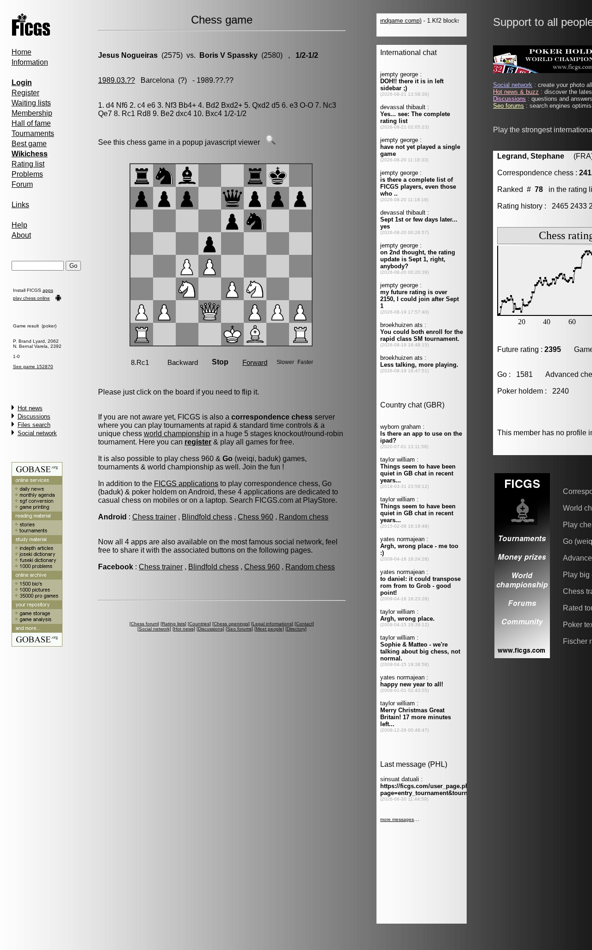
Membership (32, 113)
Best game (29, 144)
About (21, 235)
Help (19, 225)
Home (21, 52)
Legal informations (272, 623)
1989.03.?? (116, 80)
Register (25, 93)
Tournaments (33, 133)
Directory (296, 628)
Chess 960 (255, 517)
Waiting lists (31, 103)
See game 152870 (33, 366)
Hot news (30, 408)
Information (30, 62)
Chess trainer (154, 517)
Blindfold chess (207, 517)
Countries (199, 623)
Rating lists (173, 623)
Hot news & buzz (516, 91)
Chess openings (231, 623)
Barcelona (157, 80)
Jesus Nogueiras (128, 55)
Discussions (34, 416)
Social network (37, 433)
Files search (34, 424)
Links (20, 205)
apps (48, 290)
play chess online (31, 298)
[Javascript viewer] (270, 142)
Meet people (269, 628)
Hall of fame (31, 123)
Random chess (303, 517)
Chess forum (144, 623)
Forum (22, 184)
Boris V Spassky (228, 55)
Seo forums (239, 628)
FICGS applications (186, 483)
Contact (304, 623)
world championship (177, 434)
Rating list (28, 164)
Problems (27, 174)
